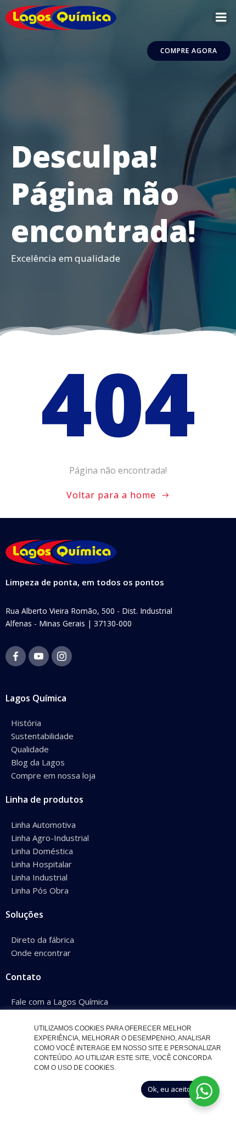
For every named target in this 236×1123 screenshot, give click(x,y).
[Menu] (221, 17)
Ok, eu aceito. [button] (170, 1089)
